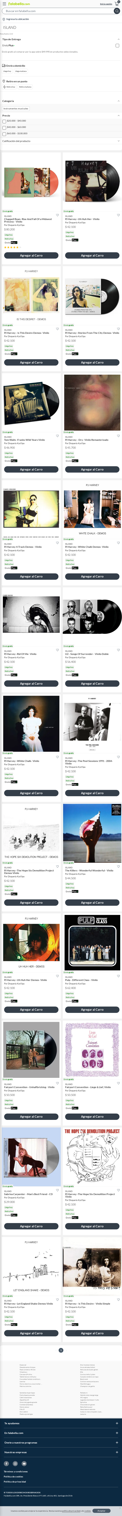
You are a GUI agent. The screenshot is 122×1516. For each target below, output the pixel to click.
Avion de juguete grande (28, 1402)
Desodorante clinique (27, 1367)
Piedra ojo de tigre (26, 1414)
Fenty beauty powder (27, 1395)
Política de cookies (13, 1476)
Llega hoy (7, 71)
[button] (61, 11)
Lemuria (83, 1414)
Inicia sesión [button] (106, 4)
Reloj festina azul (86, 1407)
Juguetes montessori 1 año (89, 1400)
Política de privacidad (15, 1481)
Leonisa (22, 1381)
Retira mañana (25, 87)
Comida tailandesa (26, 1405)
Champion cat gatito (87, 1386)
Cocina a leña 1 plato (87, 1374)
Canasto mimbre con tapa (89, 1377)
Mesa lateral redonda (87, 1409)
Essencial (23, 1365)
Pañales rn (84, 1393)
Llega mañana (21, 71)
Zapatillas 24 (24, 1400)
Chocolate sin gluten (87, 1405)
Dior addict (24, 1412)
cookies (87, 1511)
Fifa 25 (22, 1409)
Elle (81, 1372)
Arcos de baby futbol (87, 1367)
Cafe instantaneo (26, 1397)
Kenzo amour (24, 1407)
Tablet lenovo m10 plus (28, 1377)
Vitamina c (23, 1372)
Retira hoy (11, 87)
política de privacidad (71, 1511)
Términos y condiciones (16, 1471)
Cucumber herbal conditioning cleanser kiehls (31, 1379)
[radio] (5, 247)
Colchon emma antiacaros (89, 1381)
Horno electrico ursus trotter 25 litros (31, 1384)
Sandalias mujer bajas (27, 1393)
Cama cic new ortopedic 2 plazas (91, 1412)
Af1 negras (84, 1397)
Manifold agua (85, 1384)
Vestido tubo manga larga (89, 1395)
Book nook (84, 1379)
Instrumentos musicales (15, 108)
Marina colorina (25, 1386)
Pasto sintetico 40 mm (27, 1370)
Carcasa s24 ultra (26, 1374)
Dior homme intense (87, 1365)
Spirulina (83, 1402)
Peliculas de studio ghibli (89, 1370)
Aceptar (101, 1510)
